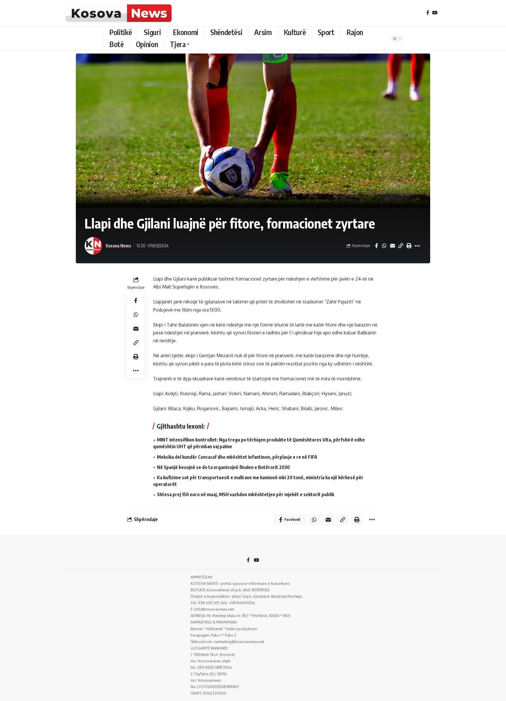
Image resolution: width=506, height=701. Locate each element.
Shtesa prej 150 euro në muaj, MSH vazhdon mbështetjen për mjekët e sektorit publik (245, 494)
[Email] (393, 245)
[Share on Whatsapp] (384, 245)
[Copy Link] (401, 245)
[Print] (409, 245)
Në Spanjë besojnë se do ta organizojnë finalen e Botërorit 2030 (223, 467)
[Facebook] (428, 13)
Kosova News (118, 245)
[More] (417, 245)
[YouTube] (435, 13)
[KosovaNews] (119, 13)
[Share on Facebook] (376, 245)
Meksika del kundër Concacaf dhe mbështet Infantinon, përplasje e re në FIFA (237, 457)
